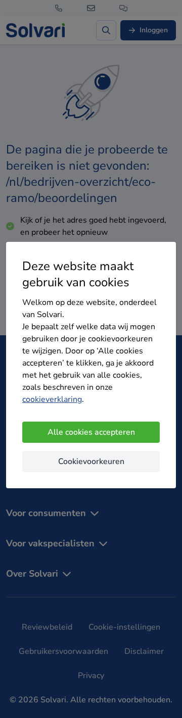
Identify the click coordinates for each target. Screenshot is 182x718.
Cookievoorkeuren (91, 461)
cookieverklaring (52, 399)
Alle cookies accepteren (91, 432)
